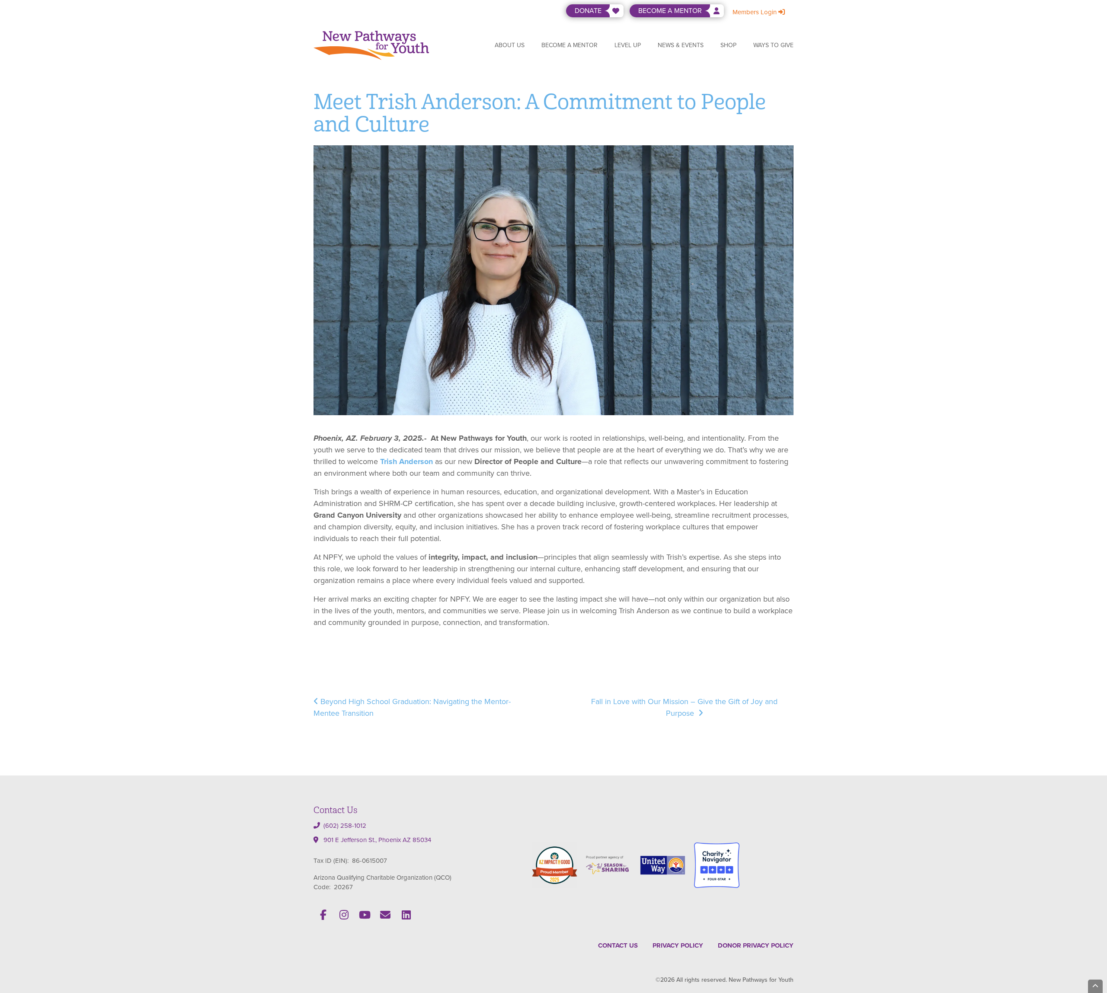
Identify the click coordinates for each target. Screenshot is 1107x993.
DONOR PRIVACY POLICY (755, 945)
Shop (728, 45)
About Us (510, 45)
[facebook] (323, 915)
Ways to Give (773, 45)
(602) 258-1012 (344, 825)
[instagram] (344, 915)
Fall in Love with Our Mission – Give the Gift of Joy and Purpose (684, 707)
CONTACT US (618, 945)
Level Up (627, 45)
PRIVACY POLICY (678, 945)
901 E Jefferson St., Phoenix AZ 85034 (377, 840)
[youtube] (364, 915)
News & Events (681, 45)
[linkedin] (406, 915)
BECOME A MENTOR (670, 11)
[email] (385, 915)
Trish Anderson (406, 461)
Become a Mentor (569, 45)
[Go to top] (1095, 986)
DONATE (588, 11)
